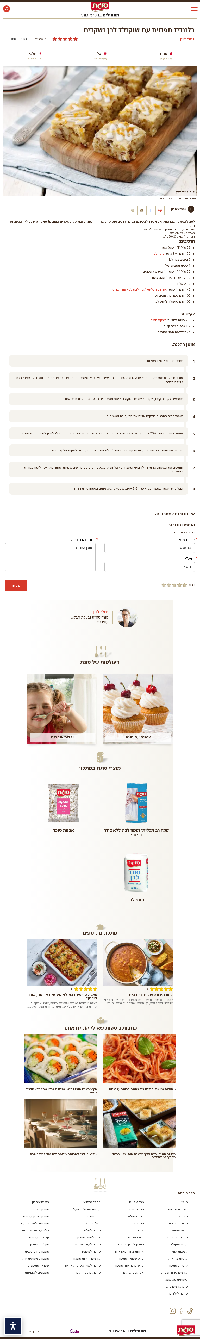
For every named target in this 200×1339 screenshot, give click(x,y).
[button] (6, 9)
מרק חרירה (136, 1209)
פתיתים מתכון (91, 1216)
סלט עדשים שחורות (35, 1230)
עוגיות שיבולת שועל (87, 1209)
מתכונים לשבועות (37, 1272)
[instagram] (172, 1310)
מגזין (184, 1202)
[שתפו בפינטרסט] (160, 210)
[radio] (184, 585)
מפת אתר (181, 1216)
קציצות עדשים (39, 1237)
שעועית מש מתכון (175, 1279)
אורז (141, 1230)
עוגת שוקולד (179, 1244)
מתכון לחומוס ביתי (36, 1251)
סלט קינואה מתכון (131, 1258)
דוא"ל (189, 559)
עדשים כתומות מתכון (129, 1265)
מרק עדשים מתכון (176, 1286)
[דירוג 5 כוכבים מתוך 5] (65, 38)
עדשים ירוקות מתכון (87, 1258)
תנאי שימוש (180, 1230)
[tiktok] (190, 1310)
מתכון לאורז (41, 1209)
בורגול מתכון (40, 1202)
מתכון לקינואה (91, 1251)
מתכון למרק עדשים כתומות (30, 1216)
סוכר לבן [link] (159, 253)
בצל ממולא (93, 1223)
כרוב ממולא (136, 1216)
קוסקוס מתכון (178, 1265)
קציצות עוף (180, 1251)
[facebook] (181, 1310)
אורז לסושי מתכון (89, 1237)
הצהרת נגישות (178, 1209)
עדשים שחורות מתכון (173, 1272)
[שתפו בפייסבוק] (150, 210)
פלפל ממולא (92, 1202)
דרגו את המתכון (18, 39)
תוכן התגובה (83, 540)
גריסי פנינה (136, 1237)
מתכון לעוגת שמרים (87, 1244)
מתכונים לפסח (177, 1237)
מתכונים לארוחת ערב (34, 1223)
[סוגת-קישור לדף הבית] (100, 6)
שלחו (16, 585)
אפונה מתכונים (133, 1272)
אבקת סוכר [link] (158, 320)
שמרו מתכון (178, 209)
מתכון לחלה (92, 1230)
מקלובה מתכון (39, 1244)
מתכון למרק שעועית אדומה (82, 1265)
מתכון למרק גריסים (131, 1244)
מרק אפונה (136, 1202)
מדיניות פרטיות (177, 1223)
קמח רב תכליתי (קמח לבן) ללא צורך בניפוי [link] (138, 289)
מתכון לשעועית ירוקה (34, 1258)
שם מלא (186, 540)
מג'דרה (139, 1223)
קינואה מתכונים (38, 1265)
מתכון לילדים (178, 1293)
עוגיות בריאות (178, 1258)
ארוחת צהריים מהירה (129, 1251)
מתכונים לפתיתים (88, 1272)
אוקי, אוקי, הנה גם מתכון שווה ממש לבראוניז (168, 229)
